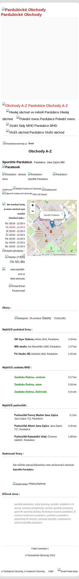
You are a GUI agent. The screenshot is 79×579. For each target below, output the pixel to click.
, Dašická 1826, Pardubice (36, 354)
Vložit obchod (54, 132)
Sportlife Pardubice (17, 162)
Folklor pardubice (39, 548)
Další (51, 571)
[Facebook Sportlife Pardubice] (11, 167)
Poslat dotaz (72, 571)
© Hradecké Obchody (34, 571)
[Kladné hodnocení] (27, 188)
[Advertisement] (39, 57)
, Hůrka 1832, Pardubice (36, 339)
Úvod (31, 143)
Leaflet (47, 254)
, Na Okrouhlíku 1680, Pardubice (37, 346)
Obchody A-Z (56, 106)
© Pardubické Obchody (12, 571)
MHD (53, 126)
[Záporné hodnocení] (17, 193)
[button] (52, 224)
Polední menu (64, 119)
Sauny (46, 318)
